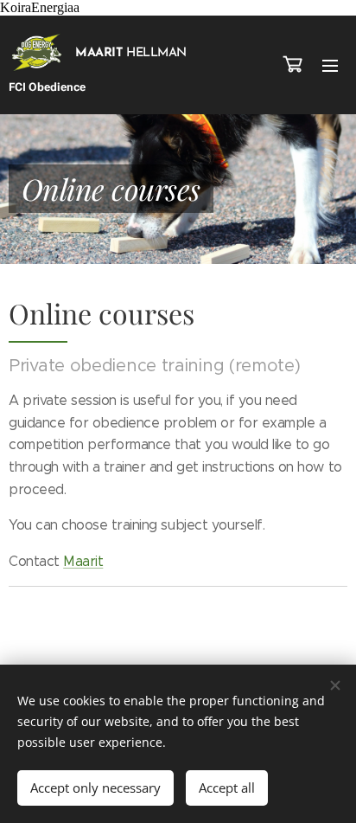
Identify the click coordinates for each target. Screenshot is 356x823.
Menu (330, 65)
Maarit (83, 561)
